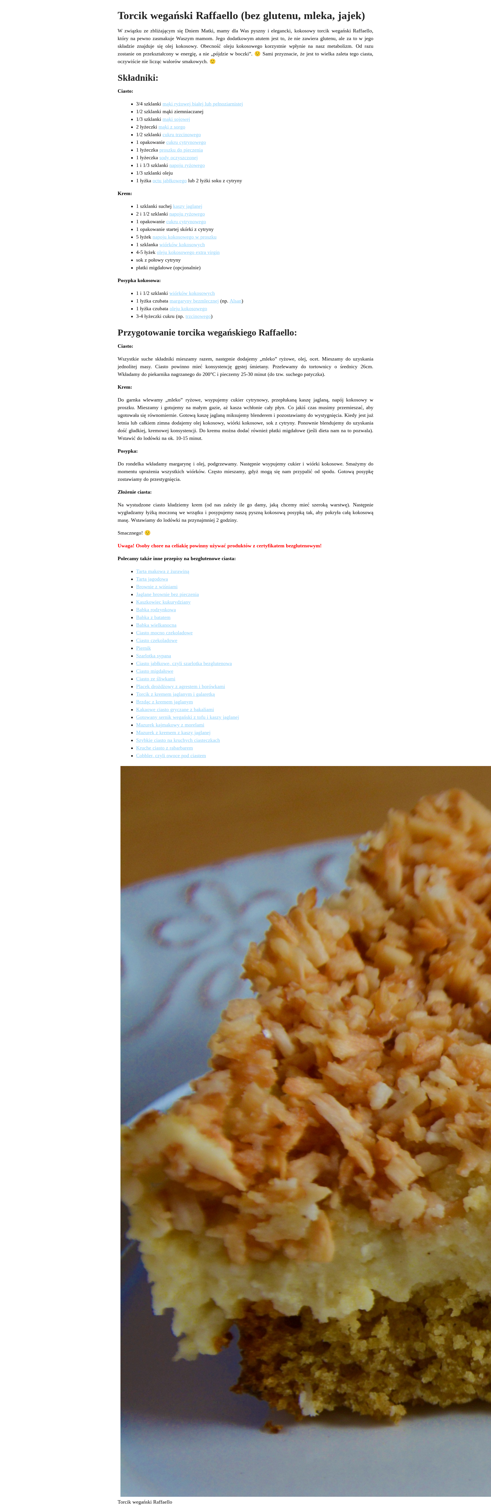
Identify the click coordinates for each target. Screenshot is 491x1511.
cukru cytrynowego (186, 142)
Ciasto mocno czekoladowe (164, 633)
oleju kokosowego (188, 308)
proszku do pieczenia (181, 150)
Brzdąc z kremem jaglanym (164, 702)
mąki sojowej (176, 119)
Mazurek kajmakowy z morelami (170, 725)
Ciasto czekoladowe (156, 640)
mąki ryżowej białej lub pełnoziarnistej (203, 104)
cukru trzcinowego (182, 134)
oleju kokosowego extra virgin (188, 252)
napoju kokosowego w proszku (185, 237)
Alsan (236, 301)
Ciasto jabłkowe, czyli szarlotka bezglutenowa (184, 663)
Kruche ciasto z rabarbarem (164, 748)
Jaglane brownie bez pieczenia (167, 594)
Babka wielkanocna (156, 625)
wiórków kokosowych (182, 244)
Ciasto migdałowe (154, 671)
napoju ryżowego (187, 165)
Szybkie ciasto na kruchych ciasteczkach (178, 740)
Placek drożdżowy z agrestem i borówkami (180, 686)
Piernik (143, 648)
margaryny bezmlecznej (194, 301)
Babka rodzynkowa (156, 609)
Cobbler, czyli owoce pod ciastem (171, 755)
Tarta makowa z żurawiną (162, 571)
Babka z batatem (153, 617)
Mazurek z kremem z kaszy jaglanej (173, 732)
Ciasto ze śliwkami (155, 679)
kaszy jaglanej (187, 206)
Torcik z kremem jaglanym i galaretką (175, 694)
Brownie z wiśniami (157, 586)
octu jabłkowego (170, 180)
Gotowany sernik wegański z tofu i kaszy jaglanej (187, 717)
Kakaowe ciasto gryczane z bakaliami (175, 709)
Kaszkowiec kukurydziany (163, 602)
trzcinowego (198, 316)
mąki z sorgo (172, 127)
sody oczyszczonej (178, 157)
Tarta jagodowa (152, 579)
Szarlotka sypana (153, 656)
